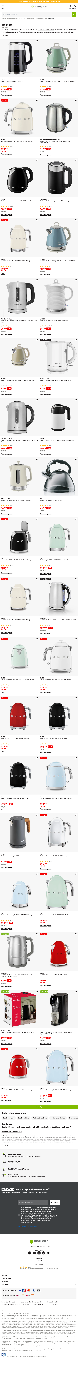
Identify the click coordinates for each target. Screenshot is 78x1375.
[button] (74, 7)
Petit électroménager (12, 18)
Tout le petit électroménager (26, 18)
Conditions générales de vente (11, 1304)
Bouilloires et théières (41, 18)
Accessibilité (27, 1304)
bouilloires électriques (46, 30)
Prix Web (4, 100)
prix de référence (61, 1332)
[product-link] (19, 67)
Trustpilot (39, 1260)
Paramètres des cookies (9, 1302)
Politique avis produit (52, 1302)
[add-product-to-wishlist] (37, 40)
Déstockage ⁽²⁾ (45, 340)
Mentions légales (39, 1304)
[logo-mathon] (39, 7)
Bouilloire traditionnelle (12, 1131)
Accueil (4, 18)
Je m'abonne (55, 1202)
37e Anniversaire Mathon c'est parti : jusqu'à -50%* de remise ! (39, 1)
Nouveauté (5, 934)
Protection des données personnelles (31, 1302)
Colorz (57, 1304)
